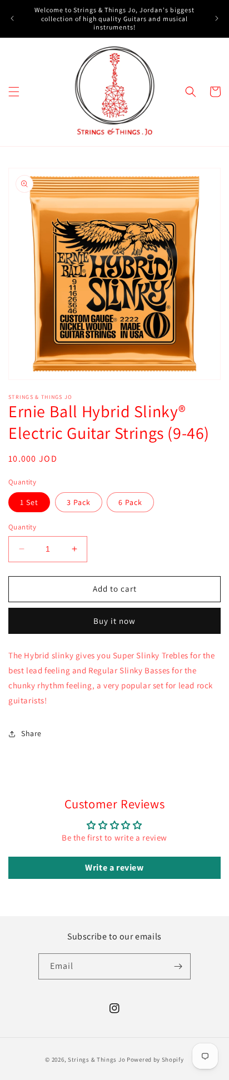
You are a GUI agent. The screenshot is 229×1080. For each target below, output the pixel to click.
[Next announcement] (217, 18)
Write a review (114, 867)
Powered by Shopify (155, 1059)
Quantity (22, 527)
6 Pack (130, 502)
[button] (14, 91)
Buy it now (114, 621)
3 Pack (79, 502)
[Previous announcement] (12, 18)
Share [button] (31, 733)
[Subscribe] (178, 966)
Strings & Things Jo (96, 1059)
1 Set (29, 502)
